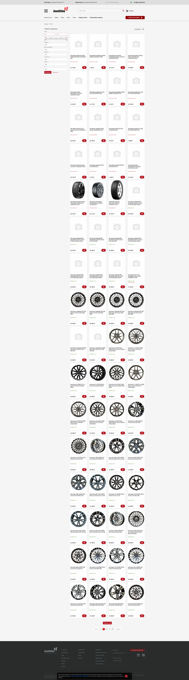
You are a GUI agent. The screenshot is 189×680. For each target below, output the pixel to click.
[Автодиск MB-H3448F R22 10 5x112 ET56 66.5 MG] (117, 519)
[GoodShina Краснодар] (60, 9)
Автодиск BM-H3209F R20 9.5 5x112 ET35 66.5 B (77, 567)
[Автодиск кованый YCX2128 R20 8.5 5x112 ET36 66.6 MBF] (97, 299)
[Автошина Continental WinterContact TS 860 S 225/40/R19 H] (97, 190)
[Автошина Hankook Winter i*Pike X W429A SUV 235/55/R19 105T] (136, 44)
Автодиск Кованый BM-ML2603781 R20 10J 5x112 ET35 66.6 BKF (97, 239)
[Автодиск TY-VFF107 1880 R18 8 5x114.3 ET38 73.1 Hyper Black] (136, 336)
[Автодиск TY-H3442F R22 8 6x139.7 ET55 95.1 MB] (78, 446)
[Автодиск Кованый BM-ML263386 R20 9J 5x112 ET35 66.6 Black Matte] (78, 263)
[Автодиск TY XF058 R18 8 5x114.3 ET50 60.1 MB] (136, 409)
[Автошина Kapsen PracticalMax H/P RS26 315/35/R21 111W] (136, 153)
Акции (74, 17)
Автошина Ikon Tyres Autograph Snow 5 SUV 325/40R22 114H (134, 276)
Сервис (56, 17)
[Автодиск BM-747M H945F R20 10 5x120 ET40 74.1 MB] (117, 446)
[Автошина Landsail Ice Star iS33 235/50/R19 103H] (97, 80)
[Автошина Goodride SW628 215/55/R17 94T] (117, 153)
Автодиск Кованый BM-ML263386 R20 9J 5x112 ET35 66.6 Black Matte (77, 276)
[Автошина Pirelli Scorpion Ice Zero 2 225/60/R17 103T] (78, 153)
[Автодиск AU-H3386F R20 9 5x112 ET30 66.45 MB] (97, 555)
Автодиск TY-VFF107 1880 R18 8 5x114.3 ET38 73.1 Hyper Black (135, 349)
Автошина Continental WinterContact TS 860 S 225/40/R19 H (96, 203)
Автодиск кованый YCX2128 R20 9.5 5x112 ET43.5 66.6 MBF (78, 312)
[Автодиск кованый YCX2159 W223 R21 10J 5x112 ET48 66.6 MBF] (117, 299)
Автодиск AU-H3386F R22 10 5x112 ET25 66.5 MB (135, 567)
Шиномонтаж (48, 17)
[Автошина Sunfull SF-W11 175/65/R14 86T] (117, 117)
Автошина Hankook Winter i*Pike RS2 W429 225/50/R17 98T (78, 57)
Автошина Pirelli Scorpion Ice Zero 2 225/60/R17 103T (78, 165)
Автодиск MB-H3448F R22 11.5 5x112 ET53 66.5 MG (97, 458)
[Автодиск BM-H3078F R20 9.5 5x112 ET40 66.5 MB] (117, 592)
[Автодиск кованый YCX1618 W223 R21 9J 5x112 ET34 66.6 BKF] (78, 336)
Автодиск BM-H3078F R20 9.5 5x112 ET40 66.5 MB (116, 604)
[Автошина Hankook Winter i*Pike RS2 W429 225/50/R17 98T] (78, 44)
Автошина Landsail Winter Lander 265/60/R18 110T (97, 129)
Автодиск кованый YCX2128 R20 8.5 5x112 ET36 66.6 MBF (97, 312)
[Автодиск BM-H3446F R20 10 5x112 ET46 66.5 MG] (78, 482)
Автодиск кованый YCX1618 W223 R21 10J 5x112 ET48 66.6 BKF (97, 349)
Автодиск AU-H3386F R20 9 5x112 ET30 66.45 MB (97, 567)
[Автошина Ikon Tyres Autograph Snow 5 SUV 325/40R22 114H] (136, 263)
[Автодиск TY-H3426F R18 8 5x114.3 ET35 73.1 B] (117, 482)
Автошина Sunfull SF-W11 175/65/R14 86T (116, 129)
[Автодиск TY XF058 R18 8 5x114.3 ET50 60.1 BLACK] (97, 373)
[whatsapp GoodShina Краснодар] (142, 656)
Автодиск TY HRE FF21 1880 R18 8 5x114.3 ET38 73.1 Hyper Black (136, 386)
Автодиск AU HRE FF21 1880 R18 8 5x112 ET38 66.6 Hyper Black (116, 349)
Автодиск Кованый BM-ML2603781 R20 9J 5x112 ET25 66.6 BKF (116, 239)
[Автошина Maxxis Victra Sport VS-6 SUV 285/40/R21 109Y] (78, 117)
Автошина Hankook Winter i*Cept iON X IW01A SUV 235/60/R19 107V (77, 203)
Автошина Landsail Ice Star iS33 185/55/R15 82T (135, 129)
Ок (126, 676)
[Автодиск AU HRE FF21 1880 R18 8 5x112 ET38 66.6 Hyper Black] (117, 336)
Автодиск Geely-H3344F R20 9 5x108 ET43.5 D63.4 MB (98, 604)
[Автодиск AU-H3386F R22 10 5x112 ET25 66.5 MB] (136, 555)
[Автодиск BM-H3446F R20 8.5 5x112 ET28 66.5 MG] (136, 446)
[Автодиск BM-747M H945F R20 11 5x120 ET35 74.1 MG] (97, 482)
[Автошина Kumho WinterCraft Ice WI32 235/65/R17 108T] (78, 80)
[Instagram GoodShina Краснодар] (137, 656)
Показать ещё (107, 623)
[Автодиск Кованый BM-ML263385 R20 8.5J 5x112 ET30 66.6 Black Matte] (117, 263)
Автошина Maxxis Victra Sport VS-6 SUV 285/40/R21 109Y (78, 130)
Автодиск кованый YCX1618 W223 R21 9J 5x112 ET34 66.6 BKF (78, 349)
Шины (62, 17)
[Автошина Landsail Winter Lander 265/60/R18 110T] (97, 117)
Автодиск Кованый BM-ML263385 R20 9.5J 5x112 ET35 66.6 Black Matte (135, 239)
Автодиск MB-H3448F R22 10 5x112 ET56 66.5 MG (116, 531)
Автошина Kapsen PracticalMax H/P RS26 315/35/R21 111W (134, 166)
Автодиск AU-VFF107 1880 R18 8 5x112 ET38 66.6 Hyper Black (77, 422)
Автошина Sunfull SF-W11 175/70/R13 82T (97, 165)
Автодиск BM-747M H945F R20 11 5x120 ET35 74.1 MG (97, 494)
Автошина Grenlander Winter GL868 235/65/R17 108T (97, 56)
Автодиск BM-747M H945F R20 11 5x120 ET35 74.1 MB (97, 531)
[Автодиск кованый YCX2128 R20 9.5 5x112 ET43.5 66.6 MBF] (78, 299)
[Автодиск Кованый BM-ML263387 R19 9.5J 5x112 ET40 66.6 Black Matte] (78, 226)
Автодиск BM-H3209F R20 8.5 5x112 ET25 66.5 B (135, 604)
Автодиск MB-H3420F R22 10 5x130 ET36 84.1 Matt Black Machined (135, 532)
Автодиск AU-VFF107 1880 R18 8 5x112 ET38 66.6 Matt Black (116, 386)
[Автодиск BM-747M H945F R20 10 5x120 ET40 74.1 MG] (78, 519)
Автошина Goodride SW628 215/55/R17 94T (116, 165)
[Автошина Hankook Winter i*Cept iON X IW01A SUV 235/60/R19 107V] (78, 190)
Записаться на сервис (134, 17)
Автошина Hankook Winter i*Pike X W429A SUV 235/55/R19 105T (135, 57)
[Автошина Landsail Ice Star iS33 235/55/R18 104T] (136, 80)
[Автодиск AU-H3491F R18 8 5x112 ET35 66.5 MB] (136, 482)
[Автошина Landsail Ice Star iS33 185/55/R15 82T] (136, 117)
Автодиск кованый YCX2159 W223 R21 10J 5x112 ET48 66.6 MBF (116, 312)
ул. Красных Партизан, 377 (57, 2)
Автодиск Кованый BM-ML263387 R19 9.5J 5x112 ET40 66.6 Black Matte (77, 239)
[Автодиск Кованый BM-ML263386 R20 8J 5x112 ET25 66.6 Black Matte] (97, 263)
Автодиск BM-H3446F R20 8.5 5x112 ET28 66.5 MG (135, 458)
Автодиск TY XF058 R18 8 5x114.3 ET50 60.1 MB (135, 421)
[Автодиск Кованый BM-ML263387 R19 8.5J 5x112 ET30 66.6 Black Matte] (136, 190)
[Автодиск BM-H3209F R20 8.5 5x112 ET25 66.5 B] (136, 592)
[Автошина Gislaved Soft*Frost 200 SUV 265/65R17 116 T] (117, 190)
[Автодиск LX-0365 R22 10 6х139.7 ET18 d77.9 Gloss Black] (78, 373)
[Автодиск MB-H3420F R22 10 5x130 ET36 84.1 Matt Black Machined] (136, 519)
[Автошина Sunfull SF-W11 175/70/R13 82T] (97, 153)
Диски (68, 17)
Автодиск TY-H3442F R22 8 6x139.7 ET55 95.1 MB (78, 458)
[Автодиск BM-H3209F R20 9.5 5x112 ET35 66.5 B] (78, 555)
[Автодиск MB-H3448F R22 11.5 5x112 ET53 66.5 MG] (97, 446)
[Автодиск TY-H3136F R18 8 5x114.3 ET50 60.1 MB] (117, 555)
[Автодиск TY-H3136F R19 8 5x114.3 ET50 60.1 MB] (78, 592)
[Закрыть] (130, 674)
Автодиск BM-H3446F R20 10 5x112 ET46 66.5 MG (77, 494)
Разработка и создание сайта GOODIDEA (136, 675)
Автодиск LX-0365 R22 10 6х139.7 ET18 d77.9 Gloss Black (77, 386)
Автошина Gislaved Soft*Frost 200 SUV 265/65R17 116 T (114, 203)
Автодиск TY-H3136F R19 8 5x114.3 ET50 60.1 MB (78, 604)
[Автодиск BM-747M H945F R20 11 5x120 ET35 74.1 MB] (97, 519)
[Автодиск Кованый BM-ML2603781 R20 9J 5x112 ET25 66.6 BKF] (117, 226)
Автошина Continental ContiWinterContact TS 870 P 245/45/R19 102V (117, 57)
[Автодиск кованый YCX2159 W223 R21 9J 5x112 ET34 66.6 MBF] (136, 299)
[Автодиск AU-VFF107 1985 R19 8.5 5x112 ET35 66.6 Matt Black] (97, 409)
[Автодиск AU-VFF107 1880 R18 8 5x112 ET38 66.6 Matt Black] (117, 373)
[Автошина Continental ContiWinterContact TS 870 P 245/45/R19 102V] (117, 44)
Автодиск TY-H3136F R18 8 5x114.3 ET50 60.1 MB (116, 567)
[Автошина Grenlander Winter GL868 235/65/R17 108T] (97, 44)
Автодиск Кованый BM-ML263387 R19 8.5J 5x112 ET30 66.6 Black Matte (135, 203)
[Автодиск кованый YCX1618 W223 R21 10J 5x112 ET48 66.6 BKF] (97, 336)
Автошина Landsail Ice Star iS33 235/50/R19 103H (97, 92)
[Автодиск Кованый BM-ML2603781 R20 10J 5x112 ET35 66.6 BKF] (97, 226)
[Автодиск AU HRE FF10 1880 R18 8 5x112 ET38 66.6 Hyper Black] (117, 409)
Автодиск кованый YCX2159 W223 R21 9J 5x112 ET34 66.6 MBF (136, 312)
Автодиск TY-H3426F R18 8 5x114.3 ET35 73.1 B (116, 494)
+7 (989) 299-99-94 (139, 2)
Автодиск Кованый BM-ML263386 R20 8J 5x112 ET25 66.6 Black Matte (96, 276)
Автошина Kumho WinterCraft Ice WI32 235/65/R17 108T (76, 93)
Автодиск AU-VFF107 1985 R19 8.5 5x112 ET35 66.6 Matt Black (97, 422)
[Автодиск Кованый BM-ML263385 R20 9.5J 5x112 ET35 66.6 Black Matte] (136, 226)
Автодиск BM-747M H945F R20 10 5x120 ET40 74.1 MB (116, 458)
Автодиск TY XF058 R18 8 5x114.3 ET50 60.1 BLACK (97, 385)
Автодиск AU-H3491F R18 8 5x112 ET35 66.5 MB (136, 494)
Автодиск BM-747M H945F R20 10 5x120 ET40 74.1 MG (78, 531)
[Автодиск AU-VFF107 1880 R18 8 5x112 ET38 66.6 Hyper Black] (78, 409)
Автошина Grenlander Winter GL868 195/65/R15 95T (117, 92)
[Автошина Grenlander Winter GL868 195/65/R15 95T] (117, 80)
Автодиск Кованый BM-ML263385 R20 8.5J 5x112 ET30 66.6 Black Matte (116, 276)
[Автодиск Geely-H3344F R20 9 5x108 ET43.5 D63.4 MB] (97, 592)
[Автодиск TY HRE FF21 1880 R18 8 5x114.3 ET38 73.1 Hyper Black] (136, 373)
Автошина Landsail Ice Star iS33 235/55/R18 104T (135, 92)
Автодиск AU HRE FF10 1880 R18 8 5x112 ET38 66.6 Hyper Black (116, 422)
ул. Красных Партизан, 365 (90, 2)
